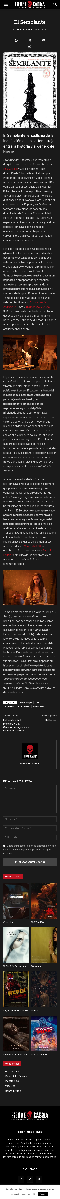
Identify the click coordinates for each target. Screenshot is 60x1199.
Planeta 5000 (12, 1080)
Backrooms (36, 966)
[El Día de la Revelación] (16, 945)
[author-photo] (30, 759)
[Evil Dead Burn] (44, 901)
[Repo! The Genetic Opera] (16, 989)
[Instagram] (30, 1179)
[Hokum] (44, 989)
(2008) (32, 545)
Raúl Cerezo (10, 168)
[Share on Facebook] (16, 40)
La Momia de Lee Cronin (15, 1054)
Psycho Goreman (39, 1054)
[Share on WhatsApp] (30, 46)
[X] (39, 1179)
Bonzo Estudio (13, 1090)
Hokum (35, 1010)
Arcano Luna (12, 1071)
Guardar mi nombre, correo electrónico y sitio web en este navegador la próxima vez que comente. (29, 849)
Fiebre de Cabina (24, 29)
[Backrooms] (44, 945)
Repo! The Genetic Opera (15, 1010)
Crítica (39, 702)
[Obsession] (16, 901)
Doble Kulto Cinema (16, 1076)
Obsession (8, 922)
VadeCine (10, 1085)
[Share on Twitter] (30, 40)
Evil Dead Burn (38, 922)
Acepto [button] (43, 1194)
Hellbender (51, 720)
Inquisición (10, 706)
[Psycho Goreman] (44, 1034)
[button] (5, 4)
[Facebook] (21, 1179)
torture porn (38, 706)
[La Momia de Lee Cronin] (16, 1034)
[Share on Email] (44, 40)
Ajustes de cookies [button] (29, 1194)
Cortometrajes (25, 702)
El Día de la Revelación (14, 966)
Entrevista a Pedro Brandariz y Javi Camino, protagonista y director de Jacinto (16, 725)
